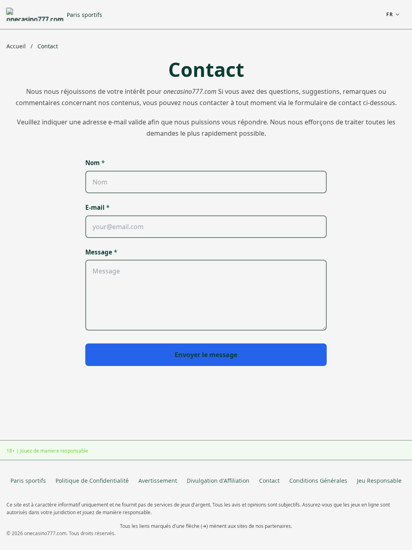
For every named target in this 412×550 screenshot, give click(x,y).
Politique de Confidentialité (92, 480)
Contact (269, 480)
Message (101, 252)
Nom (95, 163)
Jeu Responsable (379, 480)
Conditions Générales (318, 480)
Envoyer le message (206, 354)
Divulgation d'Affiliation (218, 480)
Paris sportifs (84, 15)
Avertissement (157, 480)
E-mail (97, 207)
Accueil (16, 46)
